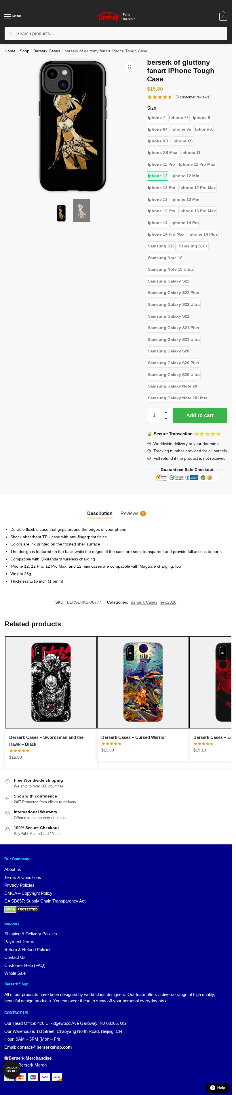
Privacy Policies (19, 885)
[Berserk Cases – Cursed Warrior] (143, 682)
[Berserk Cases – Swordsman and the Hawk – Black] (50, 682)
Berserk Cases (46, 51)
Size (151, 108)
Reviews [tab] (129, 513)
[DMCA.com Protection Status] (21, 911)
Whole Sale (15, 973)
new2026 (168, 602)
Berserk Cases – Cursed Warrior (133, 737)
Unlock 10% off (12, 1070)
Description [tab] (100, 513)
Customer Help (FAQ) (24, 965)
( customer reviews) (193, 97)
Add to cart (200, 415)
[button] (129, 66)
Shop (24, 51)
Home (10, 51)
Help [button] (221, 1088)
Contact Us (15, 957)
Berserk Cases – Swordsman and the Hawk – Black (46, 741)
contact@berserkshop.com (44, 1047)
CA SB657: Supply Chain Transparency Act (44, 900)
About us (12, 869)
